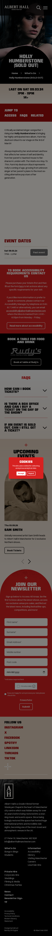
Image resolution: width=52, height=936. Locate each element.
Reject (31, 473)
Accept (21, 473)
